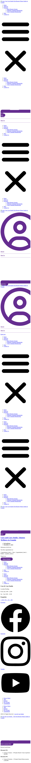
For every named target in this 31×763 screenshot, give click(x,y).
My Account (7, 702)
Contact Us (6, 14)
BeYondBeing (7, 543)
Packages (6, 7)
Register (6, 701)
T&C (5, 699)
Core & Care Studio (19, 714)
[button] (15, 46)
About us (6, 6)
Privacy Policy (7, 698)
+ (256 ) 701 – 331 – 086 (7, 600)
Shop (5, 13)
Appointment (7, 703)
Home (5, 5)
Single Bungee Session (12, 9)
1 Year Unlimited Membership (14, 11)
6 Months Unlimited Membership (14, 10)
